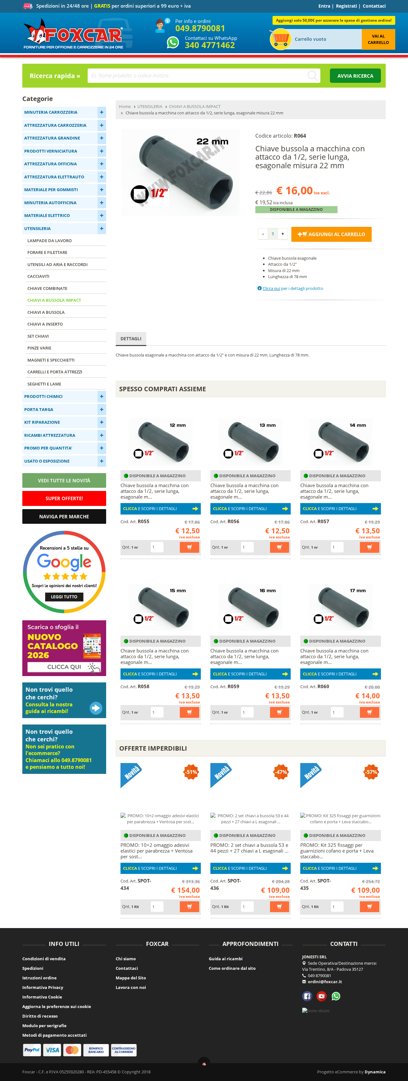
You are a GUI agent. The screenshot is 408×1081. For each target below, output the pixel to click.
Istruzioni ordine (39, 978)
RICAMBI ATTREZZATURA (49, 435)
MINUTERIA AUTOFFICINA (50, 202)
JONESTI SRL (314, 957)
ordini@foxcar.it (325, 981)
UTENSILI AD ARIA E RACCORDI (57, 264)
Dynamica (375, 1072)
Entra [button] (324, 6)
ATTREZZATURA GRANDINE (52, 138)
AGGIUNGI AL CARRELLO (336, 234)
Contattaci (374, 6)
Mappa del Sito (131, 978)
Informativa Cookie (42, 997)
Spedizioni (32, 968)
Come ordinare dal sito (232, 968)
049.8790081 (200, 28)
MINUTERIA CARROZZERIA (50, 112)
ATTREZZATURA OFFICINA (50, 164)
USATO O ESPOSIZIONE (46, 461)
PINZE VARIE (39, 348)
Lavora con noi (131, 987)
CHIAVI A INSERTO (45, 324)
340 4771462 (210, 45)
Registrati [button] (346, 6)
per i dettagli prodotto (293, 288)
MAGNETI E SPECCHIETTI (51, 360)
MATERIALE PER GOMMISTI (51, 189)
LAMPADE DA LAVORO (49, 240)
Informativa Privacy (42, 987)
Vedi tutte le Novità (64, 480)
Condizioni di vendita (44, 959)
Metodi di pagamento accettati (54, 1035)
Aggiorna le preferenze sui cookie (56, 1006)
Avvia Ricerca (355, 76)
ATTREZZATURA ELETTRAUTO (54, 177)
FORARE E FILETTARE (47, 252)
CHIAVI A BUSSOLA (46, 312)
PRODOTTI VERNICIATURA (50, 151)
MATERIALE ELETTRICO (47, 215)
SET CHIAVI (38, 336)
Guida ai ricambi (226, 959)
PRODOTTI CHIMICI (43, 396)
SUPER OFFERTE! (64, 498)
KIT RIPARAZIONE (42, 422)
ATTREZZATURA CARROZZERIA (55, 125)
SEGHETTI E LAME (44, 384)
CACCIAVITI (38, 276)
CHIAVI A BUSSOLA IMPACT (54, 300)
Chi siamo (126, 959)
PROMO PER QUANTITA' (48, 448)
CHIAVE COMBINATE (47, 288)
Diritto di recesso (40, 1016)
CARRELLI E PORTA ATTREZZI (54, 372)
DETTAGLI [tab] (131, 338)
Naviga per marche (64, 516)
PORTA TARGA (38, 409)
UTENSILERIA (37, 228)
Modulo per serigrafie (44, 1025)
